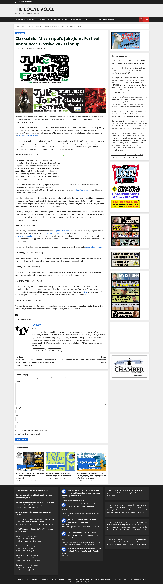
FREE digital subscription (24, 19)
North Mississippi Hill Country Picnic (89, 468)
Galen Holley (72, 490)
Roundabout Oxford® (57, 19)
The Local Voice (34, 9)
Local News (30, 466)
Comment (19, 381)
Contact (41, 19)
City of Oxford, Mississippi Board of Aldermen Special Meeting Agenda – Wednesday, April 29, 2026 (81, 493)
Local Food (61, 466)
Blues (80, 459)
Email (18, 415)
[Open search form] (136, 19)
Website (18, 423)
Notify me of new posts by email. (28, 434)
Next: (84, 360)
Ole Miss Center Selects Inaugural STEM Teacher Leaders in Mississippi (80, 506)
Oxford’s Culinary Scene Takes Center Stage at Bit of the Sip (58, 474)
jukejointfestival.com (81, 190)
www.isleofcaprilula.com (56, 233)
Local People (82, 463)
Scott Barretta (81, 481)
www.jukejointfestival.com (27, 136)
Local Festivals (20, 33)
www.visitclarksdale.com (27, 236)
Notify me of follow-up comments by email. (32, 430)
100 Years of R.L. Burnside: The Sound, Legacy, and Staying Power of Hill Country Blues (91, 475)
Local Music (92, 461)
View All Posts (54, 350)
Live (146, 19)
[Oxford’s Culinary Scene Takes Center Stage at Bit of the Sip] (60, 461)
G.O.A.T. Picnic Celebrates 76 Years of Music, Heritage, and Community (29, 475)
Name (18, 408)
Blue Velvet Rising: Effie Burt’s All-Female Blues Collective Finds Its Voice (81, 550)
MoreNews (81, 582)
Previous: (37, 361)
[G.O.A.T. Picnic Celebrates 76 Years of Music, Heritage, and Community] (29, 461)
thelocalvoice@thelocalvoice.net (125, 542)
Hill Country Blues (89, 459)
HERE (85, 292)
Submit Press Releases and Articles (100, 19)
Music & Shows (21, 468)
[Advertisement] (129, 336)
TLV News (20, 49)
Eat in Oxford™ (76, 19)
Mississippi (91, 463)
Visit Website (38, 350)
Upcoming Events (53, 468)
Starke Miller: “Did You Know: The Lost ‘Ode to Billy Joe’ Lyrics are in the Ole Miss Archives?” (81, 535)
